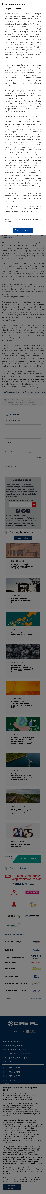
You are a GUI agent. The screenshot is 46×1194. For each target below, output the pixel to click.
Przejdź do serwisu (23, 230)
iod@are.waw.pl (17, 180)
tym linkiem (34, 103)
